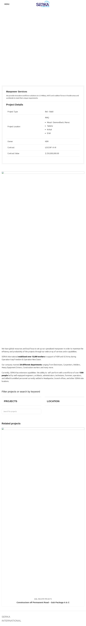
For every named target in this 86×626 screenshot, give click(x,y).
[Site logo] (43, 4)
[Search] (83, 4)
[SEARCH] (38, 411)
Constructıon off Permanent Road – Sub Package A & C (43, 602)
